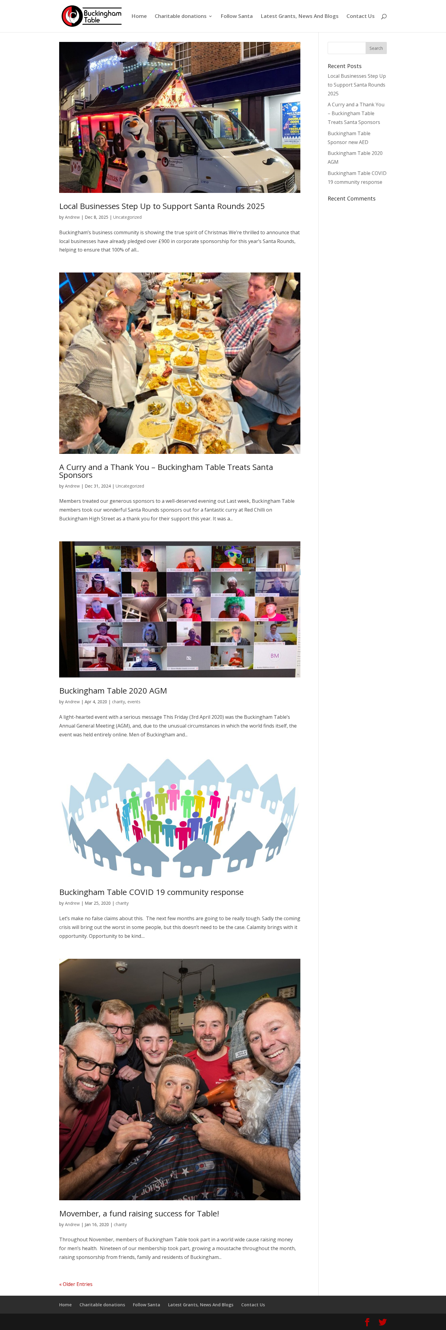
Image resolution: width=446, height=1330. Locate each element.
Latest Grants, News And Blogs (300, 16)
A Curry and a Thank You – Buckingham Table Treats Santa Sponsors (166, 470)
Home (139, 16)
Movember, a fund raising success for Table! (139, 1213)
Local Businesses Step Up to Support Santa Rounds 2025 (162, 206)
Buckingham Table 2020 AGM (113, 690)
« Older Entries (76, 1284)
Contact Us (360, 16)
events (133, 701)
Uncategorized (127, 217)
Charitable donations (181, 16)
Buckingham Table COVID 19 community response (151, 891)
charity (118, 701)
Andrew (72, 217)
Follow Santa (237, 16)
